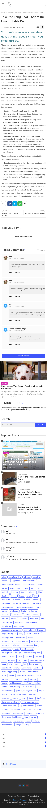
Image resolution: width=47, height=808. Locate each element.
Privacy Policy (33, 796)
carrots (38, 607)
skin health (27, 709)
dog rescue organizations (11, 630)
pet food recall (15, 683)
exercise (37, 634)
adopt (4, 577)
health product (27, 649)
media (22, 672)
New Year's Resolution (25, 675)
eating (21, 634)
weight (18, 725)
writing (27, 725)
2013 (24, 738)
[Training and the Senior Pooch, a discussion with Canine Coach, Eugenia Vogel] (9, 509)
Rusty (24, 698)
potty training (15, 687)
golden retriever (37, 641)
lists (25, 664)
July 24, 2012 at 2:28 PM (16, 331)
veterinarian (18, 721)
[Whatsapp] (19, 203)
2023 (24, 734)
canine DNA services (21, 603)
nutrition (5, 679)
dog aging (19, 622)
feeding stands (7, 638)
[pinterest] (27, 785)
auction (4, 588)
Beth (11, 304)
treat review (6, 721)
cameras (36, 600)
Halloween (16, 645)
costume (5, 619)
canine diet (6, 603)
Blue (40, 592)
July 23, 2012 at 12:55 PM (16, 282)
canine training (7, 607)
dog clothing (6, 626)
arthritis (40, 584)
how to (4, 656)
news (40, 675)
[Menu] (3, 4)
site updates (15, 709)
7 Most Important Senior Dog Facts (31, 478)
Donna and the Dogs (17, 329)
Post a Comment (23, 355)
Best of (23, 592)
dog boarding (31, 622)
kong (4, 664)
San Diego (41, 698)
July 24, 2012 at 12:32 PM (16, 306)
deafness (23, 619)
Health (16, 649)
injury (20, 656)
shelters (5, 709)
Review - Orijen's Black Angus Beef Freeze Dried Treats (30, 493)
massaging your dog (9, 672)
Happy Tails (6, 649)
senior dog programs (30, 702)
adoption (5, 581)
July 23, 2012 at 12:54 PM (16, 258)
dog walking (29, 630)
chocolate (5, 615)
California (26, 600)
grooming (5, 645)
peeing (4, 683)
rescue (4, 694)
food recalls (20, 638)
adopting (36, 577)
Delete (17, 272)
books (14, 596)
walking (36, 721)
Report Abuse (11, 764)
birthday (32, 592)
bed (38, 588)
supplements (18, 713)
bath (32, 588)
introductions (22, 660)
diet (42, 619)
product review (7, 691)
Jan (10, 256)
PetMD (4, 687)
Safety (31, 698)
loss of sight (6, 668)
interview (28, 656)
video (28, 721)
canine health (37, 603)
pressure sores (28, 687)
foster (30, 638)
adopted (27, 577)
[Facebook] (9, 203)
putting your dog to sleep (26, 691)
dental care (34, 619)
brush (29, 596)
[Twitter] (14, 203)
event (28, 634)
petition (37, 683)
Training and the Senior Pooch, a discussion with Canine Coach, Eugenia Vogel (29, 508)
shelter (39, 706)
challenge (14, 611)
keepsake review (37, 660)
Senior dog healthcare (10, 702)
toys (26, 717)
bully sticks (6, 600)
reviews (15, 698)
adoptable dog (15, 577)
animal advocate (29, 581)
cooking (36, 615)
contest (27, 615)
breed (21, 596)
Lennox (17, 664)
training (33, 717)
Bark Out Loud (22, 588)
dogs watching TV (9, 634)
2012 (24, 742)
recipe (41, 691)
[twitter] (23, 785)
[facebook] (19, 785)
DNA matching (7, 622)
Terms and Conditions (16, 796)
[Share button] (24, 203)
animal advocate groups (11, 584)
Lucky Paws (26, 668)
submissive (6, 713)
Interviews (38, 656)
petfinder (28, 683)
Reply (11, 272)
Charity (23, 611)
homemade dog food (32, 653)
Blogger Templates (20, 800)
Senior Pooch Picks (9, 706)
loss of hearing (34, 664)
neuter (11, 675)
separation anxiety (27, 706)
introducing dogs (8, 660)
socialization (38, 709)
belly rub (5, 592)
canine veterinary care (24, 607)
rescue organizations (18, 694)
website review (7, 725)
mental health (33, 672)
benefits (15, 592)
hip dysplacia (7, 653)
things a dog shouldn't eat (11, 717)
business (16, 600)
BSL (35, 596)
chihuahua (33, 611)
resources (5, 698)
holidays (18, 653)
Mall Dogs (37, 668)
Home (3, 12)
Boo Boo (5, 596)
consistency (16, 615)
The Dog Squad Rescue (35, 713)
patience (33, 679)
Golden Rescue (22, 641)
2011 (24, 746)
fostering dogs (7, 641)
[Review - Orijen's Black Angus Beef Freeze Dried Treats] (9, 494)
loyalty (16, 668)
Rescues (32, 694)
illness (12, 656)
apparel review (28, 584)
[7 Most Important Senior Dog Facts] (9, 478)
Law (10, 664)
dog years (40, 630)
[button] (44, 4)
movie (4, 675)
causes (4, 611)
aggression (16, 581)
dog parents (19, 626)
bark (12, 588)
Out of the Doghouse (19, 679)
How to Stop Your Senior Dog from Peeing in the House (22, 387)
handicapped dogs (30, 645)
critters (13, 619)
